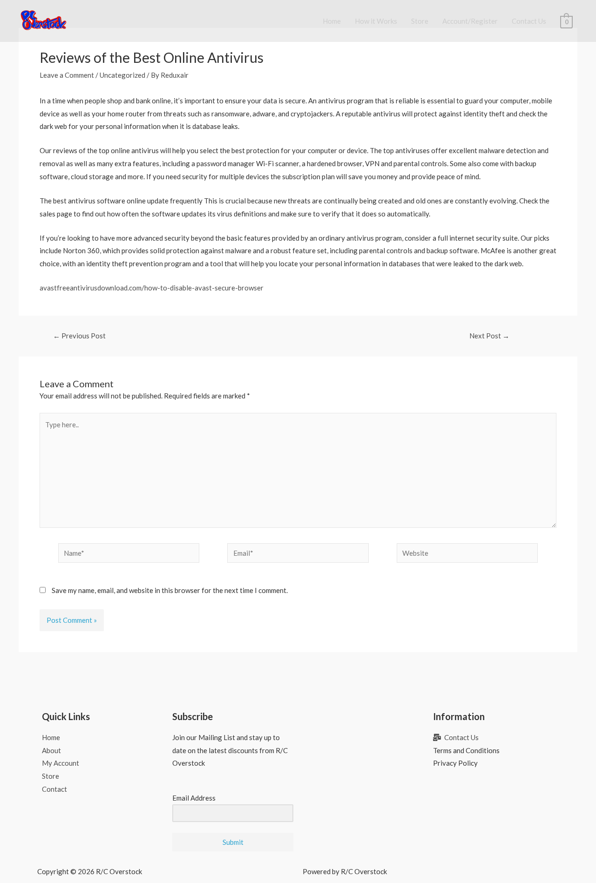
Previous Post (79, 335)
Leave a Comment (67, 75)
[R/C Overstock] (43, 20)
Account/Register (470, 21)
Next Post (489, 335)
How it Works (376, 21)
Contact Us (529, 21)
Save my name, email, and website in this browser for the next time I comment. (170, 590)
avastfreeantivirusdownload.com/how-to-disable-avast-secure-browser (152, 287)
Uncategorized (122, 75)
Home (332, 21)
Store (419, 21)
